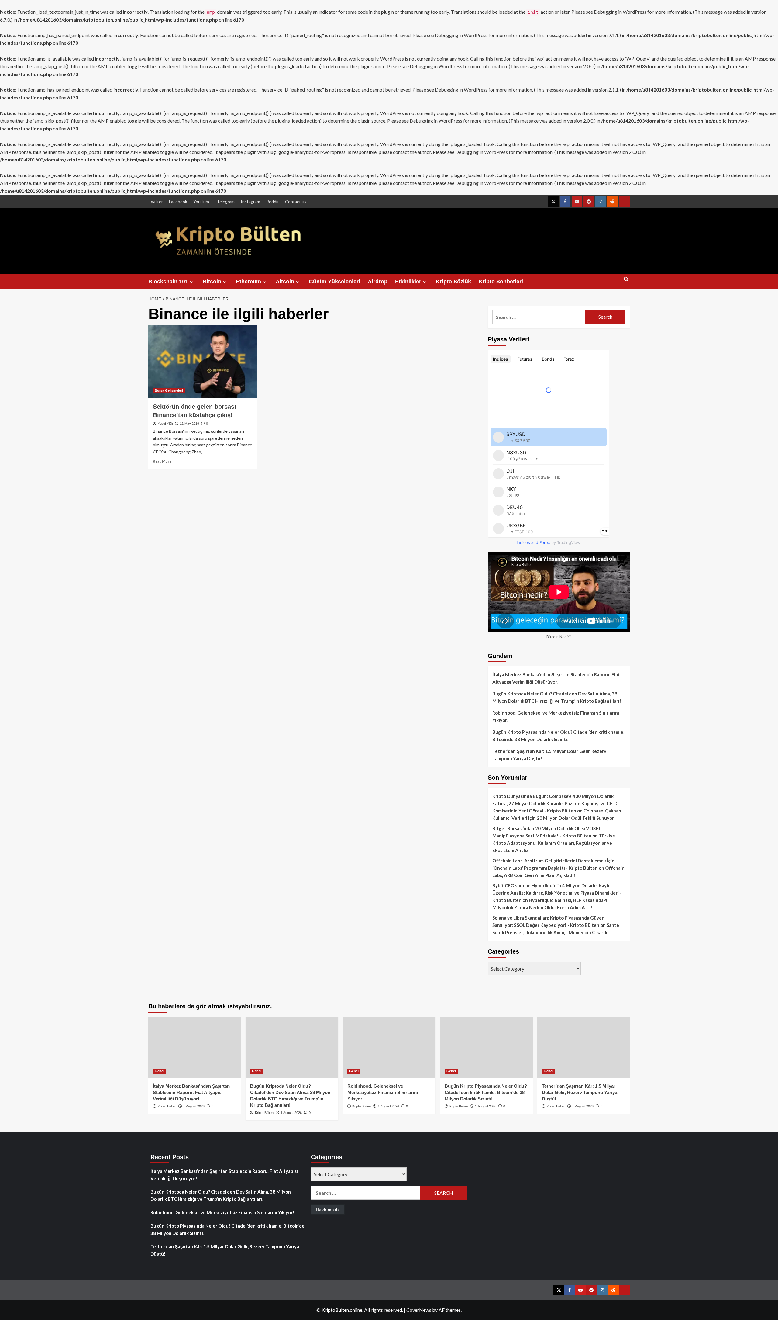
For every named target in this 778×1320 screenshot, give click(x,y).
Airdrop (377, 282)
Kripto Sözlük (453, 282)
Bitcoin (212, 282)
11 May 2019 (189, 423)
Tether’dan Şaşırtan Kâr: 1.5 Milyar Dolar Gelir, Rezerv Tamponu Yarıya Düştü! (549, 754)
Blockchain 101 (168, 282)
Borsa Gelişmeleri (169, 390)
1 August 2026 (194, 1106)
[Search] (626, 281)
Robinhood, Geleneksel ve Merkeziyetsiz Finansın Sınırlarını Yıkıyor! (555, 716)
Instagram (250, 201)
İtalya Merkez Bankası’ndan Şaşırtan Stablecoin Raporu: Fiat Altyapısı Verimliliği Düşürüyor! (556, 678)
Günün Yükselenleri (334, 282)
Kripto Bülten (167, 1106)
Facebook (178, 201)
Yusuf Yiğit (165, 423)
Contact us (295, 201)
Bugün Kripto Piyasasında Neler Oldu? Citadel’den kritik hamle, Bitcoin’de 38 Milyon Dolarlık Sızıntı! (558, 735)
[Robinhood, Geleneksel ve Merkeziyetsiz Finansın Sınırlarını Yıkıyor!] (389, 1047)
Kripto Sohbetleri (501, 282)
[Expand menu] (191, 282)
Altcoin (285, 282)
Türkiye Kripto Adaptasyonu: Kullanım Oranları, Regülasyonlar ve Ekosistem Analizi (553, 843)
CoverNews (418, 1310)
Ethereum (248, 282)
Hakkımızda (328, 1209)
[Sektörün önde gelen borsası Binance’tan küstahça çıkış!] (202, 361)
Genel (159, 1071)
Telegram (226, 201)
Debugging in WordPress (620, 12)
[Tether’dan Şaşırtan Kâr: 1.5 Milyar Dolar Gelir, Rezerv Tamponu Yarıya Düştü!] (583, 1047)
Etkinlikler (408, 282)
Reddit (272, 201)
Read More (162, 461)
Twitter (155, 201)
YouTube (202, 201)
